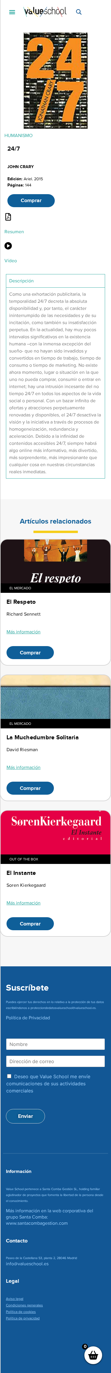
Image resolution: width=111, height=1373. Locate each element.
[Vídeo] (8, 246)
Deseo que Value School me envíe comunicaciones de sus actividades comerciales (48, 1083)
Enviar (25, 1116)
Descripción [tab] (21, 280)
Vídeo (10, 260)
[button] (12, 12)
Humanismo (18, 135)
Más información (24, 631)
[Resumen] (8, 216)
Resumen (14, 231)
